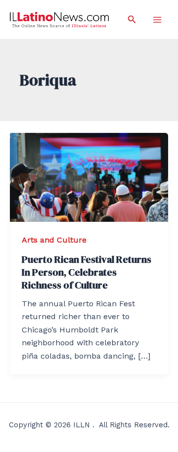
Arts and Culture (54, 240)
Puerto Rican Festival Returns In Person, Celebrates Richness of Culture (86, 272)
